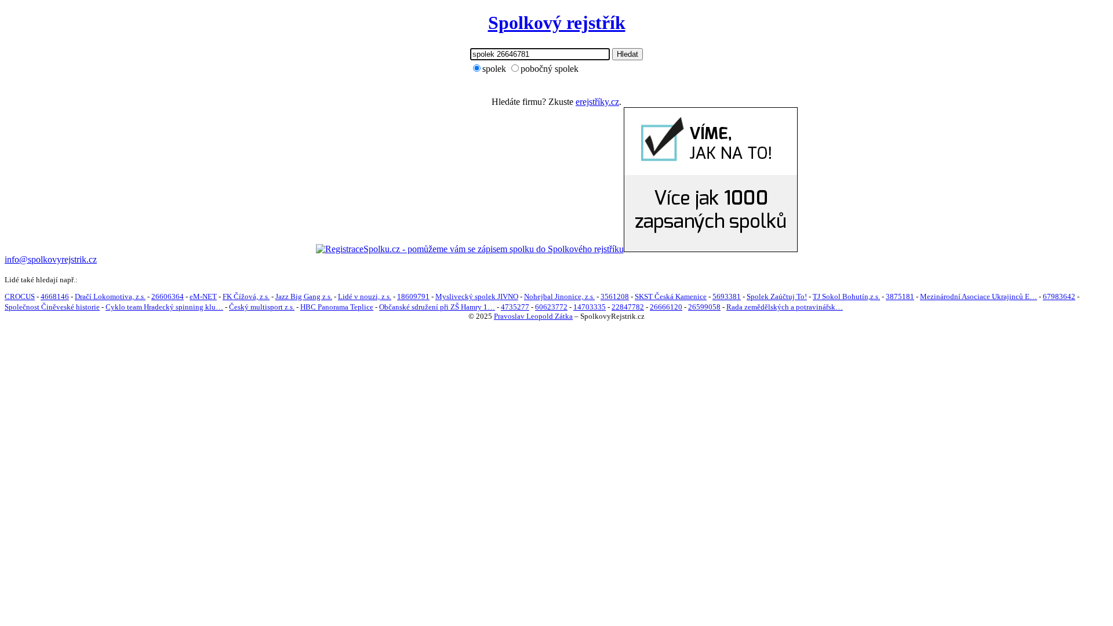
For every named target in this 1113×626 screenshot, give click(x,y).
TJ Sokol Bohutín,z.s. (846, 296)
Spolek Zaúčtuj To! (777, 296)
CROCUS (20, 296)
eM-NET (203, 296)
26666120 (666, 307)
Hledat (627, 54)
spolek (494, 69)
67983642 (1059, 296)
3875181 (900, 296)
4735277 (515, 307)
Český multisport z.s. (261, 307)
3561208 (615, 296)
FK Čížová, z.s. (246, 296)
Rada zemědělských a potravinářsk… (784, 307)
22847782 (628, 307)
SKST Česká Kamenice (671, 296)
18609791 (413, 296)
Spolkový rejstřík (556, 22)
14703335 (589, 307)
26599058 (704, 307)
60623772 (551, 307)
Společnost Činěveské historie (52, 307)
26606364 (167, 296)
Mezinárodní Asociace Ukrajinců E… (978, 296)
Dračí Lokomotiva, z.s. (110, 296)
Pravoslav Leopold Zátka (533, 316)
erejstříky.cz (597, 102)
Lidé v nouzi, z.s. (364, 296)
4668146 (55, 296)
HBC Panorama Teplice (336, 307)
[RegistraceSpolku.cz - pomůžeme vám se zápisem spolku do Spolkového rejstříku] (470, 249)
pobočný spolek (550, 69)
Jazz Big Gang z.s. (303, 296)
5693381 (726, 296)
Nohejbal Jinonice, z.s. (559, 296)
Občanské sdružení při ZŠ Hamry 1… (437, 307)
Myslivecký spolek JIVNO (476, 296)
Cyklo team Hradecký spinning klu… (164, 307)
